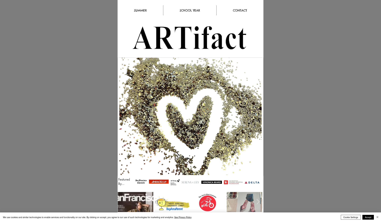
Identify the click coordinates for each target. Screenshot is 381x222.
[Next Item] (258, 202)
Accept (368, 217)
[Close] (377, 217)
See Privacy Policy (183, 217)
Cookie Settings (350, 217)
